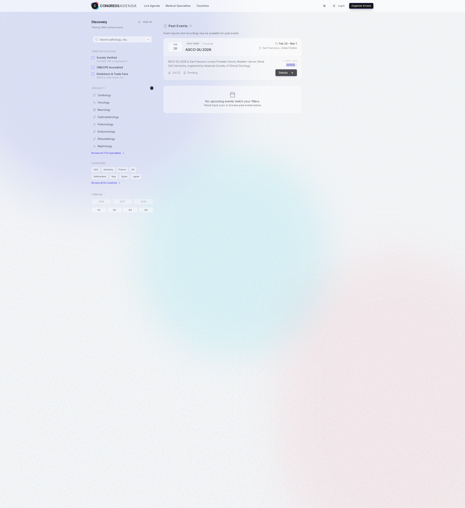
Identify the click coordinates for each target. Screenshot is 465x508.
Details (283, 72)
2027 (122, 201)
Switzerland (100, 176)
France (122, 169)
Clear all (147, 22)
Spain (124, 176)
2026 (101, 201)
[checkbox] (93, 57)
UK (132, 169)
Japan (136, 176)
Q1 (99, 210)
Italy (114, 176)
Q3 (130, 210)
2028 (143, 201)
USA (96, 169)
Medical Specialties (178, 5)
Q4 (146, 210)
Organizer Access (361, 5)
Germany (108, 169)
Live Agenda (152, 5)
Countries (203, 5)
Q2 (114, 210)
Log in (341, 5)
